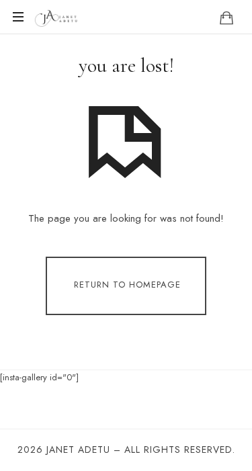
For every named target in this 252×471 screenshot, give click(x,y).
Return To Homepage (127, 285)
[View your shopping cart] (226, 17)
